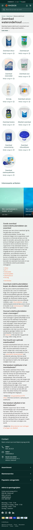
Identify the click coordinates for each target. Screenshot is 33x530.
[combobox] (16, 9)
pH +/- (6, 270)
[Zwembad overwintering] (9, 136)
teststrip (8, 335)
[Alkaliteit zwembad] (24, 113)
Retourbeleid (21, 524)
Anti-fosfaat (7, 281)
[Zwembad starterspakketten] (9, 161)
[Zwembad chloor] (9, 41)
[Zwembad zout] (24, 64)
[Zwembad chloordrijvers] (24, 136)
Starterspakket (8, 274)
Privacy (15, 524)
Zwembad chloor (8, 51)
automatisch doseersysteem (14, 354)
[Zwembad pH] (24, 41)
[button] (30, 5)
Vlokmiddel (7, 272)
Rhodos (6, 522)
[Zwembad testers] (9, 113)
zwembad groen (18, 306)
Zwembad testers (9, 122)
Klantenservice (5, 526)
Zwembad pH (24, 51)
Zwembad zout (24, 74)
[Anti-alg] (9, 90)
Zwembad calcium (24, 99)
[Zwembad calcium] (24, 90)
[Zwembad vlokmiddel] (9, 64)
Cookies (16, 526)
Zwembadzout (8, 275)
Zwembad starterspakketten (9, 171)
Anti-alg (8, 99)
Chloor (6, 268)
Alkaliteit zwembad (24, 122)
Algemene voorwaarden (7, 524)
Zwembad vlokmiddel (8, 75)
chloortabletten (17, 302)
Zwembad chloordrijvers (24, 146)
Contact (11, 526)
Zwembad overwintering (8, 146)
